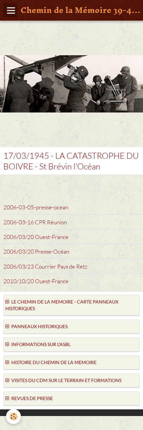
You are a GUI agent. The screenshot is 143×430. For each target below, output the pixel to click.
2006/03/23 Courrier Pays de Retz (45, 266)
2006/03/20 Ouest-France (36, 236)
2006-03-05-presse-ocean (35, 207)
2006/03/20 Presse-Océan (36, 251)
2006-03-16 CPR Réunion (35, 222)
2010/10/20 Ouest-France (36, 281)
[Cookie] (13, 416)
